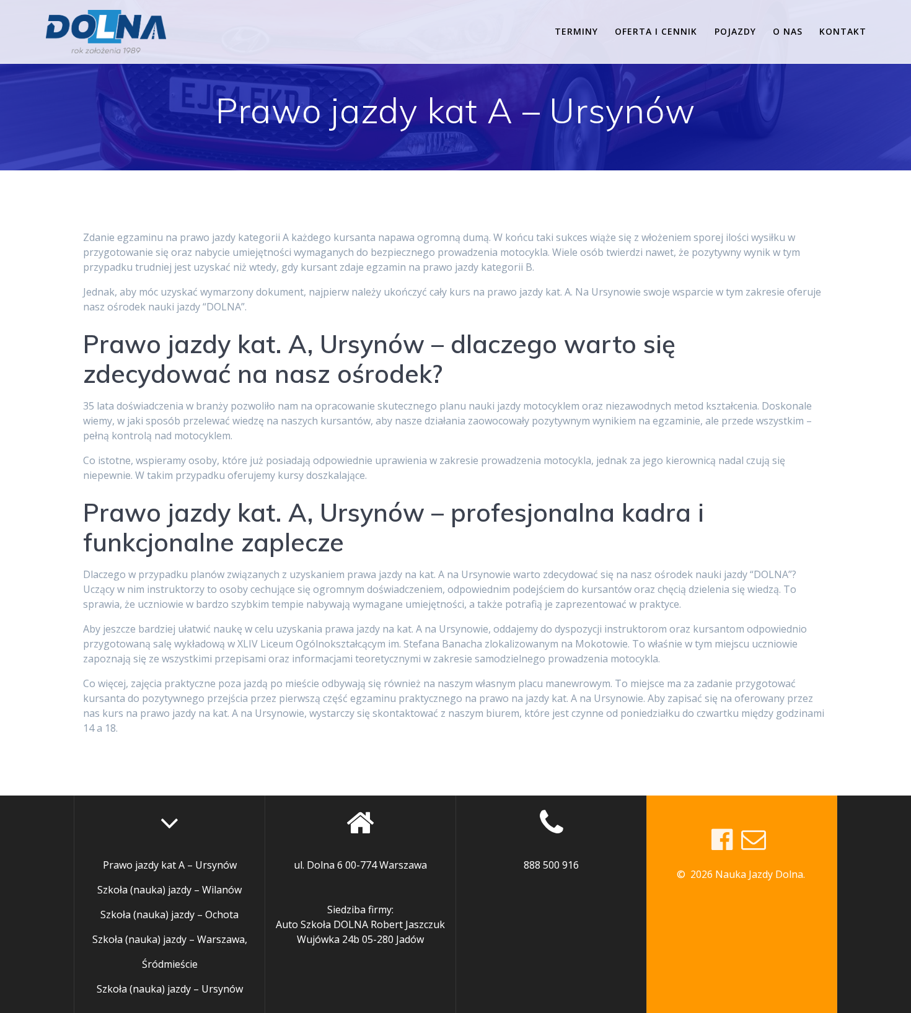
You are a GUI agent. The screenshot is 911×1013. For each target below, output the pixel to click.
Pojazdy (735, 31)
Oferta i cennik (656, 31)
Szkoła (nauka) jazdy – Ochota (169, 914)
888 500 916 (551, 865)
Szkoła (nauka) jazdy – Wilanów (169, 890)
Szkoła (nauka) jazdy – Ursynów (170, 989)
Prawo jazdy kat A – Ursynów (170, 865)
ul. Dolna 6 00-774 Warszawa (360, 865)
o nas (788, 31)
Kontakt (842, 31)
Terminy (576, 31)
